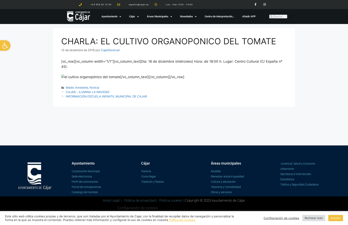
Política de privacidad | (141, 200)
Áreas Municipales (157, 16)
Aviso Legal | (113, 200)
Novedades (186, 16)
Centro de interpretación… (219, 16)
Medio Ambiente (77, 87)
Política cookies (170, 200)
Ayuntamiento (109, 16)
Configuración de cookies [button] (137, 208)
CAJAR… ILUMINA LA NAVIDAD (87, 92)
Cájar (132, 16)
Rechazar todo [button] (314, 218)
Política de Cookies (182, 220)
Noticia (94, 87)
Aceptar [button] (336, 218)
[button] (5, 45)
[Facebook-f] (255, 4)
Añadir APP (249, 16)
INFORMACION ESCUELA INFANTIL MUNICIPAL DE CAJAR (106, 96)
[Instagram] (264, 4)
